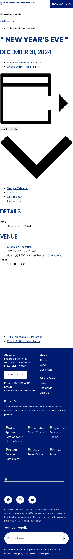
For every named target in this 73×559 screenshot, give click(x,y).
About (43, 360)
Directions (16, 376)
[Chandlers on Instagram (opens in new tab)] (20, 500)
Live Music (46, 370)
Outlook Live (15, 201)
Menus (44, 355)
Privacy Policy (11, 549)
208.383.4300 (22, 383)
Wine (43, 365)
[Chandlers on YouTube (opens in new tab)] (32, 500)
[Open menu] (44, 4)
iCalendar (12, 192)
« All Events (7, 21)
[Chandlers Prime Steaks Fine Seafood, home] (34, 485)
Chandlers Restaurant (20, 247)
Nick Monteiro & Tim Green (24, 62)
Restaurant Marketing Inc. (37, 553)
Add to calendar (9, 129)
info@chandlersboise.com (19, 390)
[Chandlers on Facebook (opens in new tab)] (8, 500)
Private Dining (48, 378)
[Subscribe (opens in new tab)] (64, 538)
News (43, 383)
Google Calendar (17, 188)
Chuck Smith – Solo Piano (23, 67)
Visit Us (44, 393)
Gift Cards (46, 388)
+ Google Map (53, 255)
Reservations (62, 4)
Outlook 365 (14, 197)
